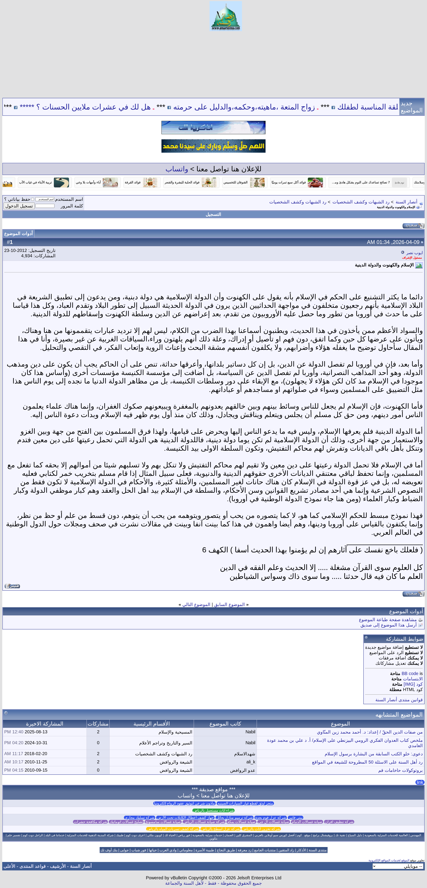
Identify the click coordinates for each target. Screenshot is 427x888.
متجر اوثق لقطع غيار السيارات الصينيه (245, 803)
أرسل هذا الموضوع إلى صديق (389, 624)
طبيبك (119, 835)
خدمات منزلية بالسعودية (207, 835)
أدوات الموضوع (18, 233)
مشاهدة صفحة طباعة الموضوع (388, 619)
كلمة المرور (72, 205)
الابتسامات (413, 678)
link (420, 782)
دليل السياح (355, 835)
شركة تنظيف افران (339, 822)
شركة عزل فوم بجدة (270, 817)
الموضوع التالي (196, 604)
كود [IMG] (413, 684)
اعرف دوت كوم (135, 835)
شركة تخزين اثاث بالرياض (261, 829)
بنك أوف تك (109, 850)
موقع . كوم (303, 835)
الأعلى (9, 866)
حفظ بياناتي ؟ (17, 199)
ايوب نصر (414, 252)
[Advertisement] (213, 64)
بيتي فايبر (295, 817)
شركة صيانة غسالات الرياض (204, 822)
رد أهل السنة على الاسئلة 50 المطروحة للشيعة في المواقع (367, 762)
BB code (410, 673)
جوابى (124, 850)
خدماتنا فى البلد (54, 835)
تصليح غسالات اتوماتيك (126, 822)
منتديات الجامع (265, 850)
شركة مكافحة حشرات (90, 822)
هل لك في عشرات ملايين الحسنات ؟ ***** (113, 107)
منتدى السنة (318, 850)
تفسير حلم (13, 835)
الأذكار (301, 850)
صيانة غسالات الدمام (307, 822)
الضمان (229, 835)
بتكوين (213, 838)
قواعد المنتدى (33, 866)
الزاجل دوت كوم (33, 835)
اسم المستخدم (69, 199)
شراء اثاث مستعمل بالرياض (213, 810)
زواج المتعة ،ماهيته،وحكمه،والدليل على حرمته (272, 107)
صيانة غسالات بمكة (241, 822)
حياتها (153, 850)
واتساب (176, 169)
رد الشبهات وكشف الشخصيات (361, 201)
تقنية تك (340, 835)
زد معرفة (245, 850)
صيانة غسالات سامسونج (163, 822)
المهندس (415, 835)
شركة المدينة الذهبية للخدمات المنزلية (90, 835)
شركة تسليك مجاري (139, 817)
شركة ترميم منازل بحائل (235, 817)
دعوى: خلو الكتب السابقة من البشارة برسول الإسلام (374, 753)
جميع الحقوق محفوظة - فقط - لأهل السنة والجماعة (213, 883)
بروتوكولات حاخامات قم (400, 770)
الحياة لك (170, 835)
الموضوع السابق (229, 604)
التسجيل (213, 214)
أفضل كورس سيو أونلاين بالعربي (275, 835)
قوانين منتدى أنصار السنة (399, 699)
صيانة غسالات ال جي (273, 822)
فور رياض (184, 835)
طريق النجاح (226, 850)
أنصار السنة (406, 201)
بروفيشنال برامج (323, 835)
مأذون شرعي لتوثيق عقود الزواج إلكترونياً (184, 803)
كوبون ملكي (154, 835)
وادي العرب (168, 850)
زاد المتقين (286, 850)
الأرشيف (58, 866)
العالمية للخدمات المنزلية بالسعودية (386, 835)
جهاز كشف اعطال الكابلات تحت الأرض (185, 817)
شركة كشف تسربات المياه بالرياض (172, 829)
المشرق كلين (244, 835)
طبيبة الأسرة (204, 850)
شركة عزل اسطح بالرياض (220, 829)
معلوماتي (186, 850)
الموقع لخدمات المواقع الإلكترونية (389, 860)
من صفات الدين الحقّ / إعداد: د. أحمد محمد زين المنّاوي (370, 732)
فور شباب (138, 850)
